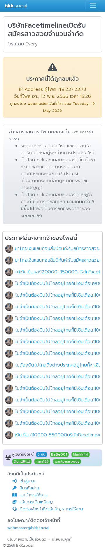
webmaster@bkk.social (28, 527)
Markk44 (80, 454)
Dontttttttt (22, 461)
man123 (42, 461)
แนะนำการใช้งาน (33, 495)
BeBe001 (59, 454)
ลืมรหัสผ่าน (29, 488)
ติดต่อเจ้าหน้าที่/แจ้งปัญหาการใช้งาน (51, 509)
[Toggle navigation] (92, 6)
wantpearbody (67, 461)
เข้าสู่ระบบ (28, 481)
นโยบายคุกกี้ (61, 539)
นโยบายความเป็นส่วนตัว (26, 539)
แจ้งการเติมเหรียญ (36, 502)
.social (16, 5)
